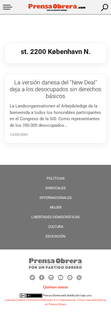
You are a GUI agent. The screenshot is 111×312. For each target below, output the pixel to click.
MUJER (55, 207)
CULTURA (55, 226)
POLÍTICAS (55, 178)
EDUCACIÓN (55, 236)
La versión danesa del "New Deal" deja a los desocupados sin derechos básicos (55, 89)
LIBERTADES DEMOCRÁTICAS (55, 217)
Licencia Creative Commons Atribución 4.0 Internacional (40, 299)
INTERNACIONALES (56, 197)
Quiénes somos (55, 287)
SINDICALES (55, 188)
